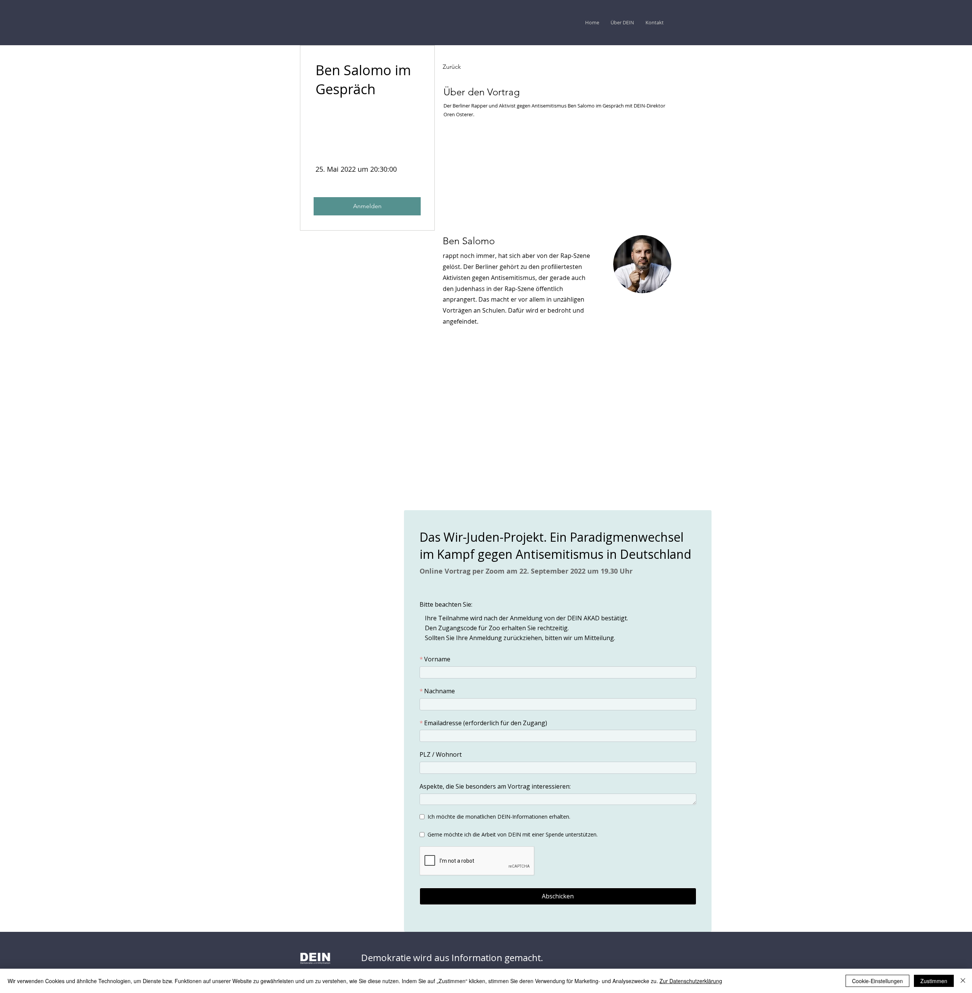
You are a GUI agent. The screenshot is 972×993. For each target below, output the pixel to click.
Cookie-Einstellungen (877, 981)
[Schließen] (962, 981)
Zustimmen (933, 981)
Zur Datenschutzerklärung (691, 981)
